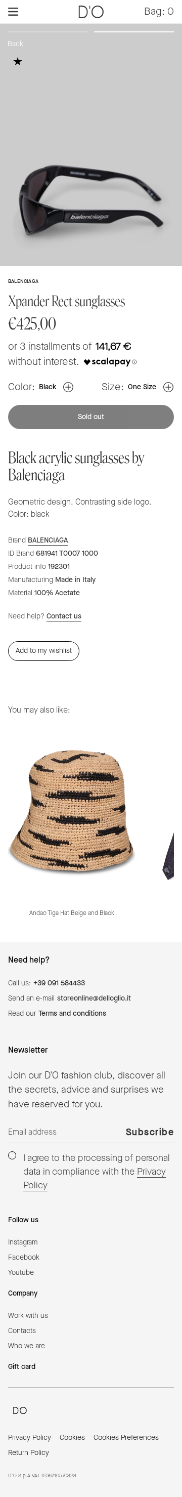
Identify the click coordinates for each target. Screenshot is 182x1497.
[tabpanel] (91, 144)
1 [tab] (48, 33)
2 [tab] (134, 33)
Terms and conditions (72, 1014)
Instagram (22, 1242)
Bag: (159, 11)
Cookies (72, 1437)
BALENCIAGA (48, 540)
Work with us (28, 1316)
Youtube (21, 1273)
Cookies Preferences (126, 1437)
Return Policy (28, 1453)
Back (15, 44)
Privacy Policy (29, 1437)
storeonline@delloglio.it (94, 998)
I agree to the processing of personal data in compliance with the (96, 1172)
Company (22, 1294)
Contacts (22, 1331)
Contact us (64, 616)
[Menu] (13, 12)
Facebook (23, 1258)
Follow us (23, 1220)
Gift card (21, 1367)
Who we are (26, 1346)
